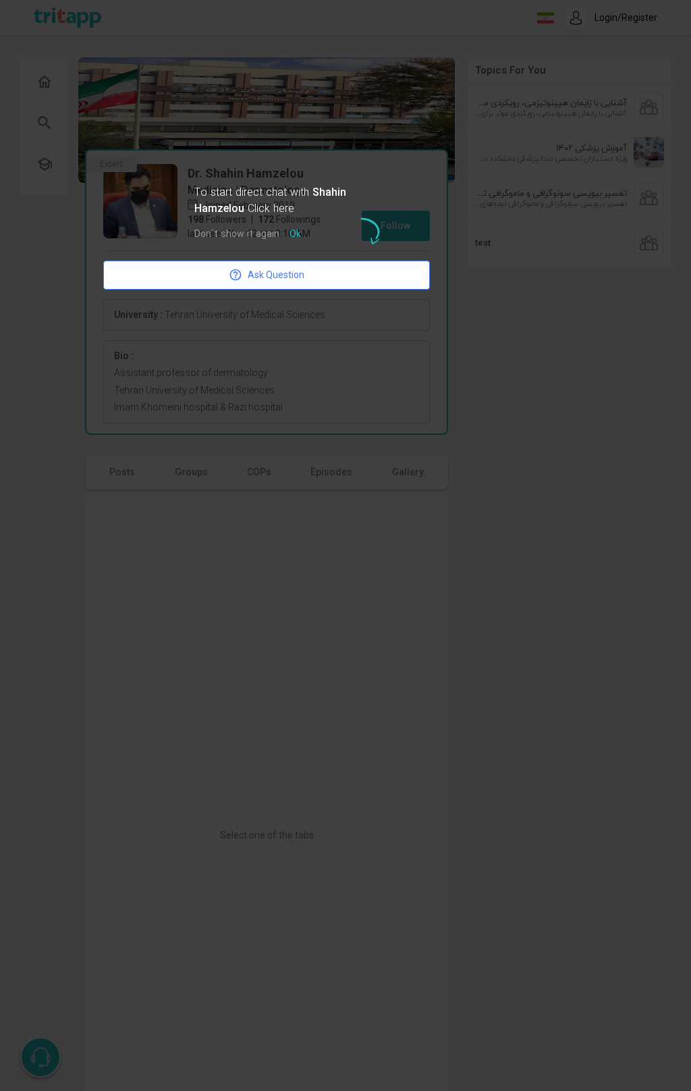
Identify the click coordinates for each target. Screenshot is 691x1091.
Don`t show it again (236, 234)
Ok (295, 234)
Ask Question (276, 274)
